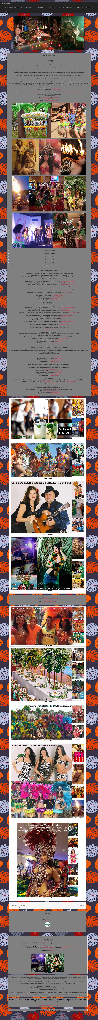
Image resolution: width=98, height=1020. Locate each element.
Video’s (78, 7)
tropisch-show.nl (58, 88)
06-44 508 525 (55, 97)
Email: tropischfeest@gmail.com (11, 7)
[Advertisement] (49, 1016)
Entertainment (40, 7)
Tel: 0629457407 (28, 7)
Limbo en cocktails (7, 4)
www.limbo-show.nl (73, 312)
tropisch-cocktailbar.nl (49, 369)
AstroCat (47, 1010)
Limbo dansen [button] (88, 7)
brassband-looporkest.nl (51, 390)
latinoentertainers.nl (67, 289)
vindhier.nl (47, 921)
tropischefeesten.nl (35, 91)
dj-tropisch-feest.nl (67, 292)
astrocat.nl (52, 950)
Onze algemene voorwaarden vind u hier (47, 1005)
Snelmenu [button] (6, 11)
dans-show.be (70, 283)
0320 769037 (50, 98)
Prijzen (59, 7)
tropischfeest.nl (56, 89)
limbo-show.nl (74, 286)
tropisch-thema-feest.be (67, 321)
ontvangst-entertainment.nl (68, 281)
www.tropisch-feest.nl (49, 329)
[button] (19, 905)
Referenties (69, 7)
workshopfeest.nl (65, 284)
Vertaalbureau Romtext (48, 947)
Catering (51, 7)
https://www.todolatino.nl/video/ (73, 91)
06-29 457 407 (46, 97)
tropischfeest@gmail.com (51, 100)
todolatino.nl (70, 943)
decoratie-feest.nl (61, 320)
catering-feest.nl (44, 943)
